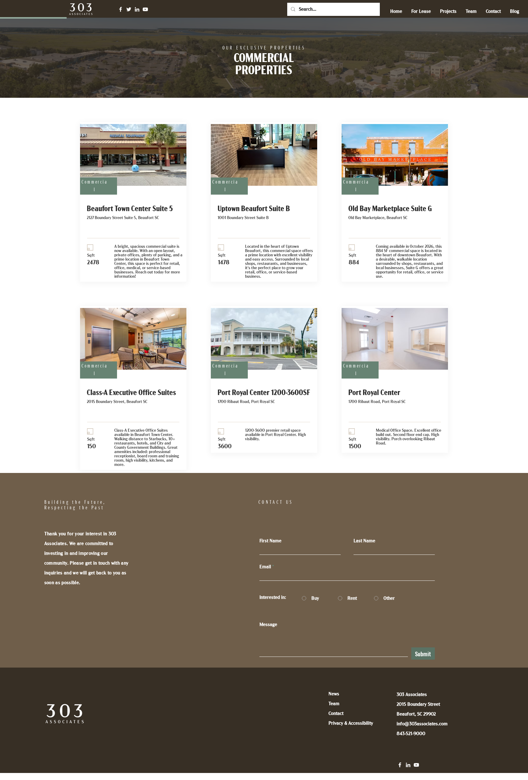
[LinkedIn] (137, 9)
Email (265, 566)
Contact (335, 713)
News (333, 693)
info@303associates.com (422, 723)
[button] (421, 11)
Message (268, 624)
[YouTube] (145, 9)
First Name (270, 540)
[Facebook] (120, 9)
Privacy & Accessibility (350, 723)
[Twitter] (129, 9)
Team (333, 703)
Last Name (364, 540)
